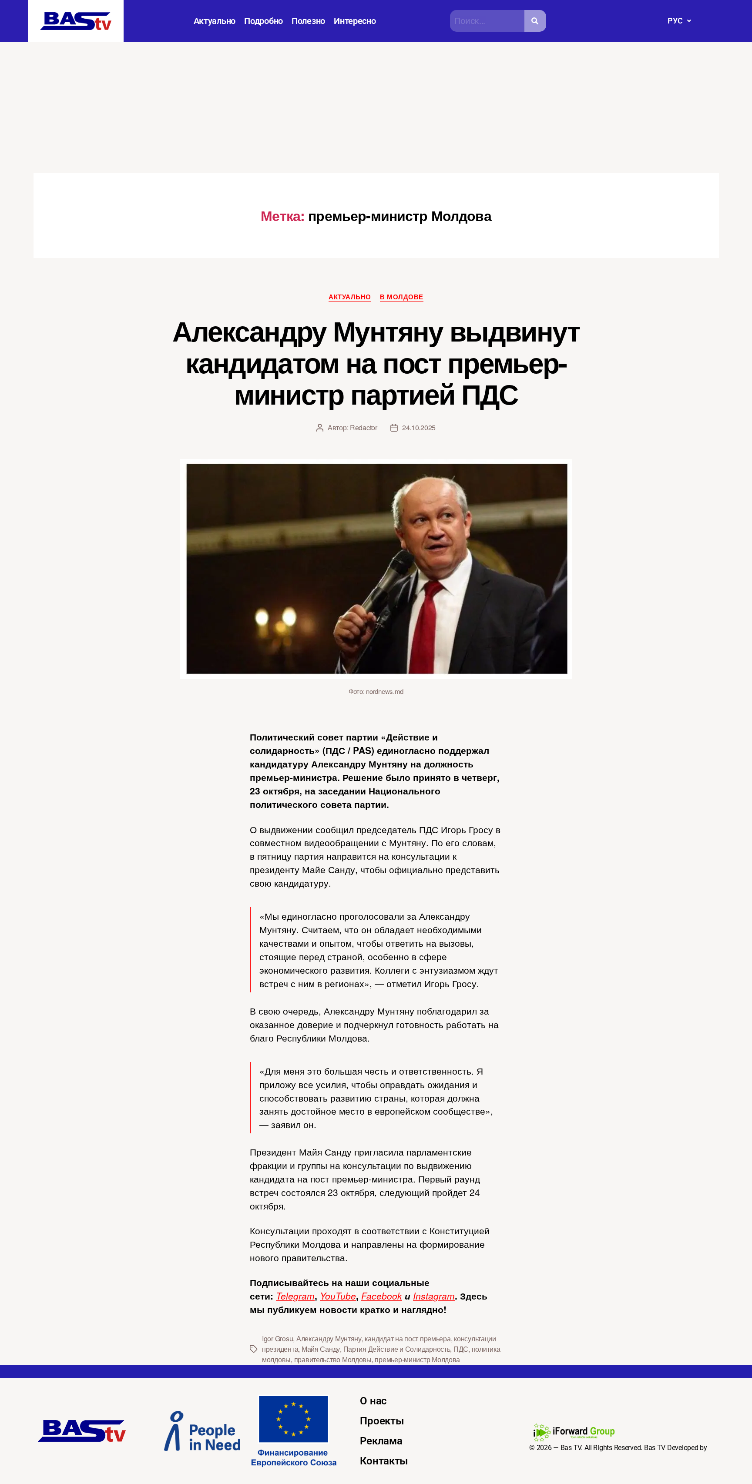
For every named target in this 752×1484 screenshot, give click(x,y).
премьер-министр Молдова (417, 1359)
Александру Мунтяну (329, 1338)
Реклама (381, 1441)
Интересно (355, 21)
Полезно (308, 21)
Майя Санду (321, 1349)
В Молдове (401, 297)
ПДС (460, 1349)
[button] (679, 21)
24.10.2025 (419, 427)
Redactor (363, 427)
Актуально (215, 21)
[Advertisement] (376, 107)
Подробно (263, 21)
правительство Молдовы (333, 1359)
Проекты (382, 1421)
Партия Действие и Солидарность (396, 1349)
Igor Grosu (277, 1338)
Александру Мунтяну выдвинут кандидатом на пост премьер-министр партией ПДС (375, 362)
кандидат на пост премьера (407, 1338)
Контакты (384, 1461)
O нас (373, 1401)
